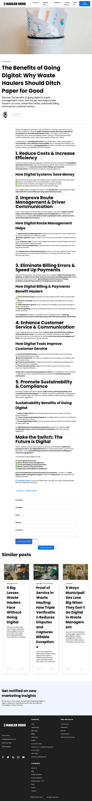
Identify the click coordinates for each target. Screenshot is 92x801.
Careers (33, 791)
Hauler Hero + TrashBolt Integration (42, 747)
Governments (65, 734)
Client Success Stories (68, 737)
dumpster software (31, 490)
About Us (34, 768)
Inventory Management (38, 757)
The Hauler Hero (17, 114)
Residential (64, 727)
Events (33, 787)
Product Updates (36, 778)
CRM (32, 724)
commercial (19, 490)
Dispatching (35, 727)
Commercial (65, 724)
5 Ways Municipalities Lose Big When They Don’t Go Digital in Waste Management (75, 607)
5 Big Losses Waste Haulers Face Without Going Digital (14, 605)
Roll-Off (63, 731)
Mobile (33, 740)
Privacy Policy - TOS (37, 781)
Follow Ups (34, 737)
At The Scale (35, 750)
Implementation (36, 774)
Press (33, 784)
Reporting (34, 731)
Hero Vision (34, 753)
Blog (32, 771)
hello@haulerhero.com (9, 739)
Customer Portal (36, 744)
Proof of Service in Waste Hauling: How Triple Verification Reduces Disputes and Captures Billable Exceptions (45, 617)
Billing (33, 734)
